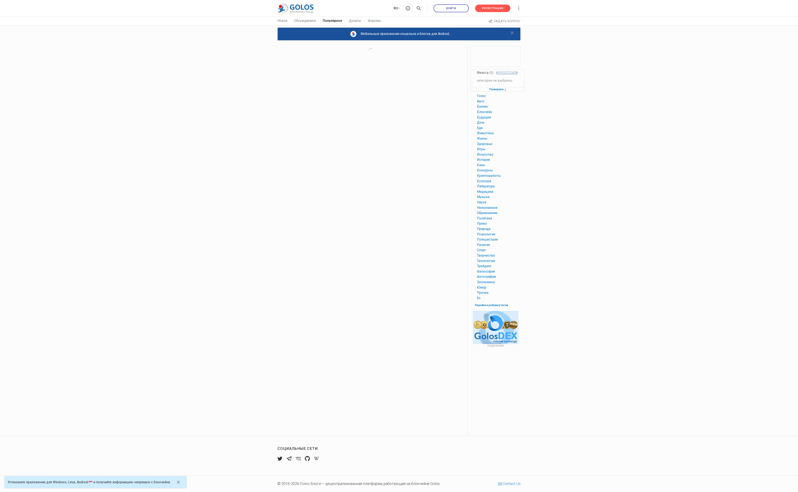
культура (484, 181)
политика (484, 218)
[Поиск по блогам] (419, 8)
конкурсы (485, 170)
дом (480, 122)
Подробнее (496, 345)
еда (480, 128)
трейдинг (484, 266)
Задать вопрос (507, 21)
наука (481, 202)
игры (481, 149)
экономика (486, 282)
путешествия (487, 239)
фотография (486, 277)
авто (480, 101)
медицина (485, 192)
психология (486, 234)
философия (486, 271)
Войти (451, 8)
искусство (485, 154)
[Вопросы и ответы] (407, 8)
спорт (481, 250)
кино (481, 165)
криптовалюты (489, 176)
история (483, 160)
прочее (483, 293)
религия (483, 245)
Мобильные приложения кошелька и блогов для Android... (406, 34)
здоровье (484, 144)
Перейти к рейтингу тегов (491, 305)
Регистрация (492, 8)
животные (485, 133)
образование (487, 213)
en (478, 298)
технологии (486, 261)
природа (483, 229)
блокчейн (484, 112)
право (482, 223)
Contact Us (511, 483)
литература (486, 186)
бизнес (482, 106)
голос (481, 96)
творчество (486, 255)
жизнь (482, 138)
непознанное (487, 208)
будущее (484, 117)
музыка (483, 197)
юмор (481, 287)
